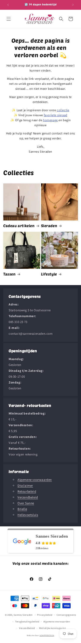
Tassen (9, 274)
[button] (8, 19)
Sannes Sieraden (23, 614)
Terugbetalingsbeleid (27, 621)
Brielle (22, 509)
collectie (63, 110)
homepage (50, 120)
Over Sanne (25, 503)
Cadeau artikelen (19, 226)
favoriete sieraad (55, 115)
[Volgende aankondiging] (73, 5)
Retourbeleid (26, 491)
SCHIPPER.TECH (47, 635)
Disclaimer (25, 485)
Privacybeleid (44, 614)
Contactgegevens (66, 614)
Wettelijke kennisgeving (52, 628)
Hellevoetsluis (27, 515)
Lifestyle (49, 274)
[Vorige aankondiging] (8, 5)
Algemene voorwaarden (34, 480)
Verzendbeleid (27, 497)
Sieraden (49, 226)
